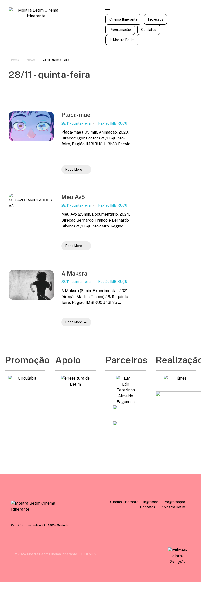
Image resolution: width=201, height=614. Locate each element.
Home (15, 59)
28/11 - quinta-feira (76, 123)
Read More (73, 169)
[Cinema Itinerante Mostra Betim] (38, 506)
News (31, 59)
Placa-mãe (75, 114)
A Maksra (74, 273)
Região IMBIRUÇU (112, 123)
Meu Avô (73, 196)
